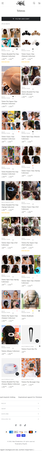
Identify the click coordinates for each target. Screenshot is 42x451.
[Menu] (2, 3)
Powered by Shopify (21, 444)
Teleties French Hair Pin (29, 349)
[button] (34, 3)
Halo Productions (17, 441)
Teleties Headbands (28, 316)
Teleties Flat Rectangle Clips (31, 382)
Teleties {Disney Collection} (11, 351)
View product (17, 44)
